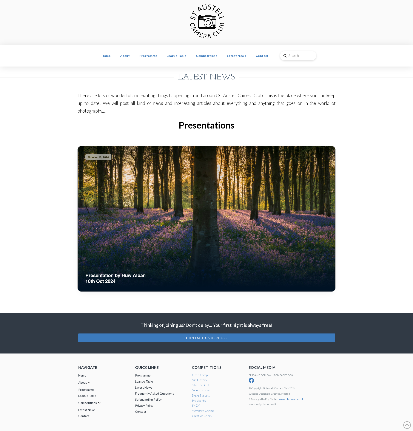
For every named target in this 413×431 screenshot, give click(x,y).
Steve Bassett (201, 395)
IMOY (196, 405)
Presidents (199, 400)
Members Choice (203, 410)
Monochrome (201, 390)
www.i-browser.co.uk (291, 399)
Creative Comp (201, 416)
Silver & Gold (200, 385)
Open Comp (200, 375)
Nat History (199, 380)
